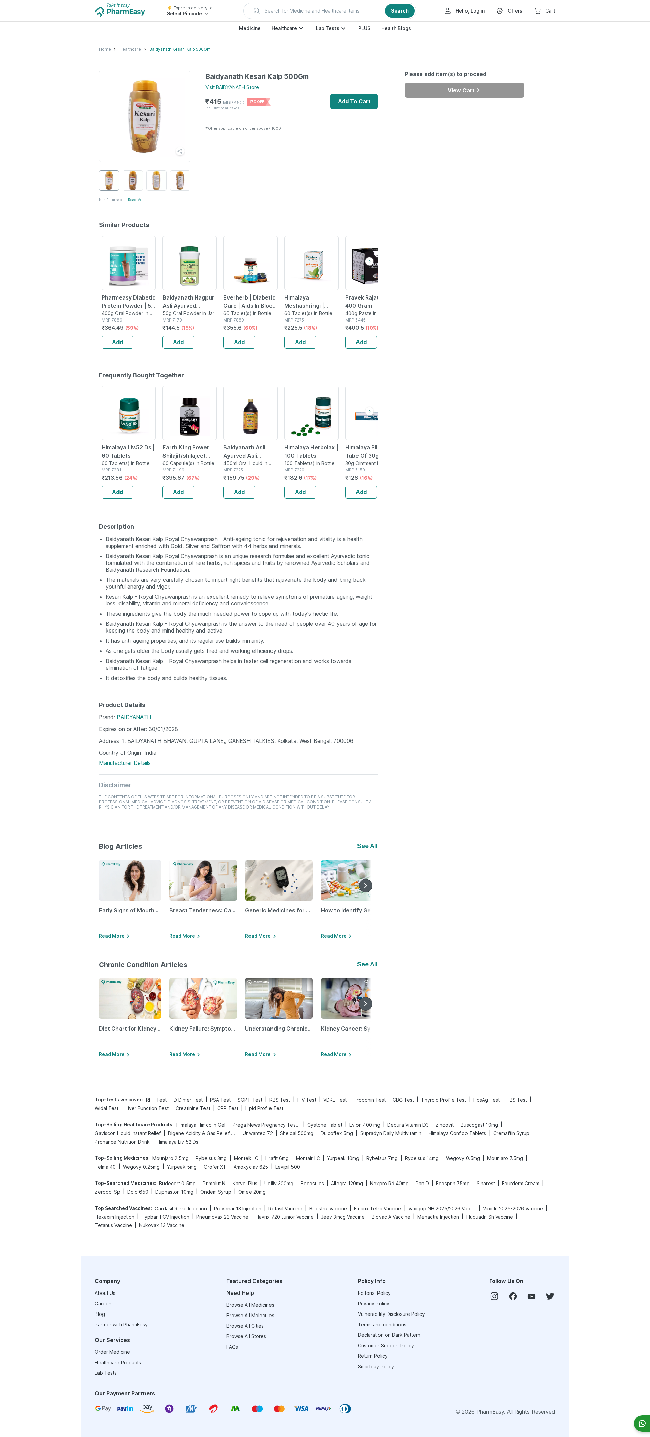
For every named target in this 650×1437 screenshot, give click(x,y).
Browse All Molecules (250, 1315)
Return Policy (373, 1356)
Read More (137, 200)
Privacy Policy (373, 1303)
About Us (105, 1293)
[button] (329, 11)
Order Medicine (112, 1352)
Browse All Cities (245, 1326)
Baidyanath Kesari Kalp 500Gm (180, 49)
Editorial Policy (374, 1293)
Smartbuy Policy (376, 1366)
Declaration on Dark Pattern (389, 1335)
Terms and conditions (382, 1324)
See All (367, 845)
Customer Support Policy (386, 1345)
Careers (104, 1303)
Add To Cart (354, 101)
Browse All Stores (246, 1336)
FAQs (232, 1347)
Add (117, 342)
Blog (100, 1314)
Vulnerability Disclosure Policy (391, 1314)
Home (105, 49)
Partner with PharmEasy (121, 1324)
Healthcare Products (118, 1362)
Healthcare (284, 28)
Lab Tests (327, 28)
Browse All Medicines (250, 1305)
